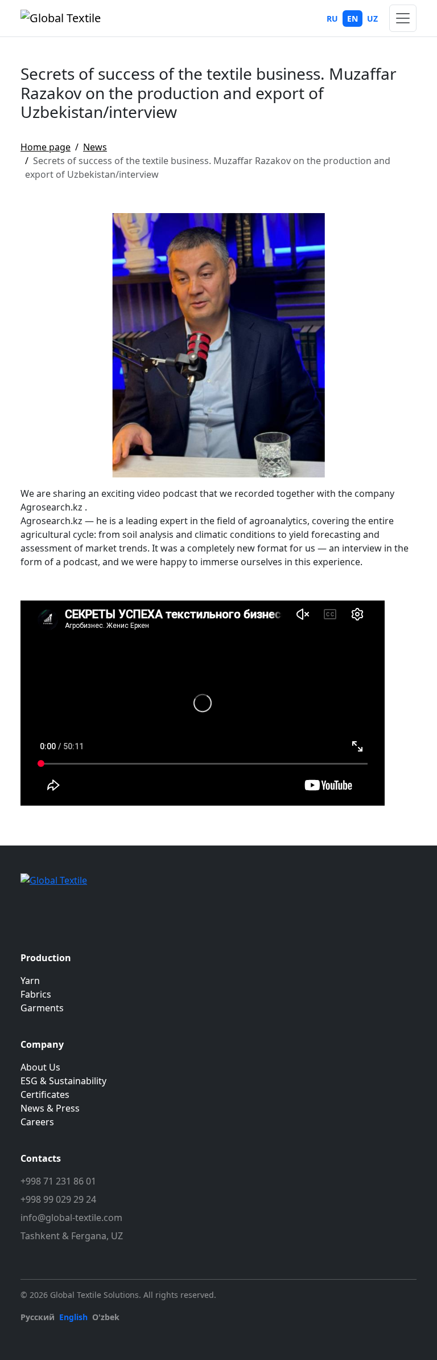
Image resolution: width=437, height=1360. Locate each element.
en (352, 18)
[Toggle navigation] (403, 18)
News (95, 147)
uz (372, 18)
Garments (42, 1008)
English (73, 1317)
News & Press (50, 1108)
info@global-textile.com (71, 1217)
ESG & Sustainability (63, 1081)
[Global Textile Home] (60, 18)
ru (332, 18)
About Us (40, 1067)
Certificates (44, 1094)
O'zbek (105, 1317)
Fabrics (35, 994)
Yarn (30, 980)
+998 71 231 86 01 (58, 1181)
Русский (37, 1317)
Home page (45, 147)
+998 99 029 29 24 (58, 1199)
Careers (37, 1122)
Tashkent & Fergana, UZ (71, 1236)
